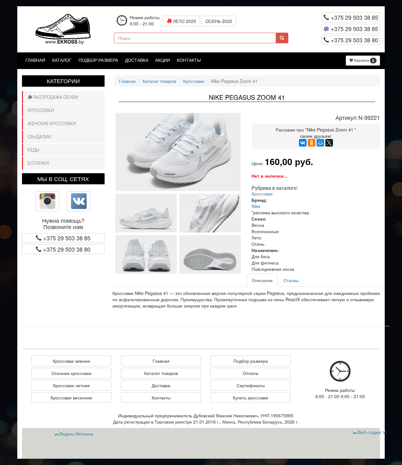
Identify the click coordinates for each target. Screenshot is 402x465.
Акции (162, 60)
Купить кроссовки (250, 397)
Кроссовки (41, 110)
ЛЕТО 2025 (184, 21)
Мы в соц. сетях (63, 178)
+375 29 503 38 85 (353, 17)
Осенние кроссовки (71, 373)
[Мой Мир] (320, 143)
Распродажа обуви (55, 97)
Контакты (189, 60)
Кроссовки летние (71, 385)
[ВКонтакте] (303, 143)
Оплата (250, 373)
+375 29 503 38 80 (353, 40)
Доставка (136, 60)
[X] (329, 143)
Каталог (62, 60)
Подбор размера (98, 60)
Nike (256, 206)
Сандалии (39, 136)
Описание (262, 280)
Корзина (363, 60)
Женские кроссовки (52, 123)
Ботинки (38, 163)
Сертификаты (250, 385)
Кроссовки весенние (71, 397)
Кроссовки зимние (71, 361)
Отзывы (291, 280)
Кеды (33, 149)
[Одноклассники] (311, 143)
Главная (35, 60)
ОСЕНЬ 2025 (218, 21)
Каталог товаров (159, 81)
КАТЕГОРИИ (63, 81)
